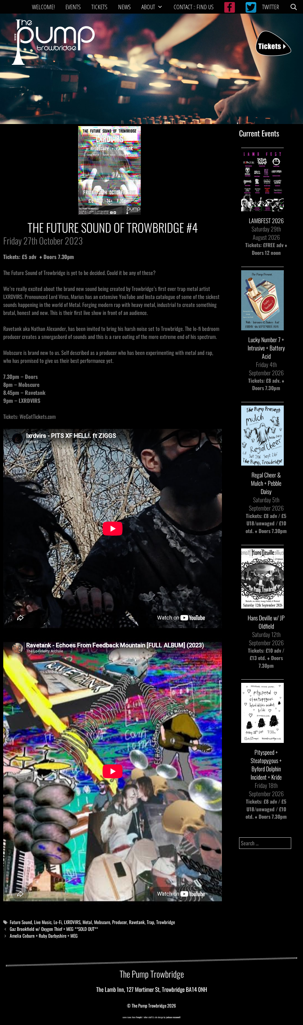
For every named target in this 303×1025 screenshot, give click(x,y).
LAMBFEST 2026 (266, 220)
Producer (119, 922)
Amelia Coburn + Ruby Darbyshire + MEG (44, 935)
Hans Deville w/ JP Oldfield (266, 621)
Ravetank (137, 922)
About (148, 7)
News (124, 7)
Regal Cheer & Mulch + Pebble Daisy (266, 483)
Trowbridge (165, 922)
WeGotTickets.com (38, 416)
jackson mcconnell (172, 1017)
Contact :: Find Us (194, 7)
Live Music (42, 922)
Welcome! (43, 7)
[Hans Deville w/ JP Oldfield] (262, 604)
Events (73, 7)
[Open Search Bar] (293, 7)
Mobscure (102, 922)
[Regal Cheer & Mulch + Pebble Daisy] (262, 461)
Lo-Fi (58, 922)
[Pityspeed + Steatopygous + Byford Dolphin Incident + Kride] (262, 739)
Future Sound (21, 922)
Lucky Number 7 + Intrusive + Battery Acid (266, 348)
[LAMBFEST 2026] (262, 207)
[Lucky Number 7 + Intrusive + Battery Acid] (262, 326)
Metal (87, 922)
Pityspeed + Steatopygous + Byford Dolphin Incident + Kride (266, 764)
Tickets (99, 7)
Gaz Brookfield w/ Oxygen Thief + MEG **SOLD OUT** (54, 929)
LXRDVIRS (72, 922)
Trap (150, 922)
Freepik (139, 1017)
